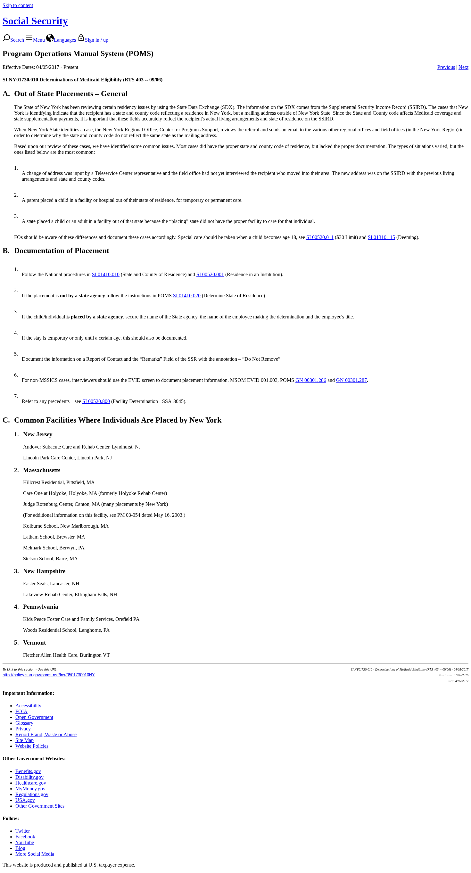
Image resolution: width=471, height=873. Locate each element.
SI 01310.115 (381, 237)
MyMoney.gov (30, 788)
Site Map (24, 740)
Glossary (24, 723)
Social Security (35, 21)
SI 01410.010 (106, 274)
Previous (446, 67)
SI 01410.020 (187, 295)
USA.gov (25, 800)
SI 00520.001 (210, 274)
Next (463, 67)
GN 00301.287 (351, 380)
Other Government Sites (39, 806)
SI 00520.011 (320, 237)
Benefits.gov (28, 771)
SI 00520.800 (96, 401)
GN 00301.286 (310, 380)
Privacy (23, 728)
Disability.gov (29, 777)
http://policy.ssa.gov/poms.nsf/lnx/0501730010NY (49, 674)
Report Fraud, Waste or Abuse (46, 734)
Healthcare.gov (30, 783)
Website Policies (31, 746)
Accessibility (28, 705)
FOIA (21, 711)
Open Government (34, 717)
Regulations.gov (31, 794)
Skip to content (18, 5)
